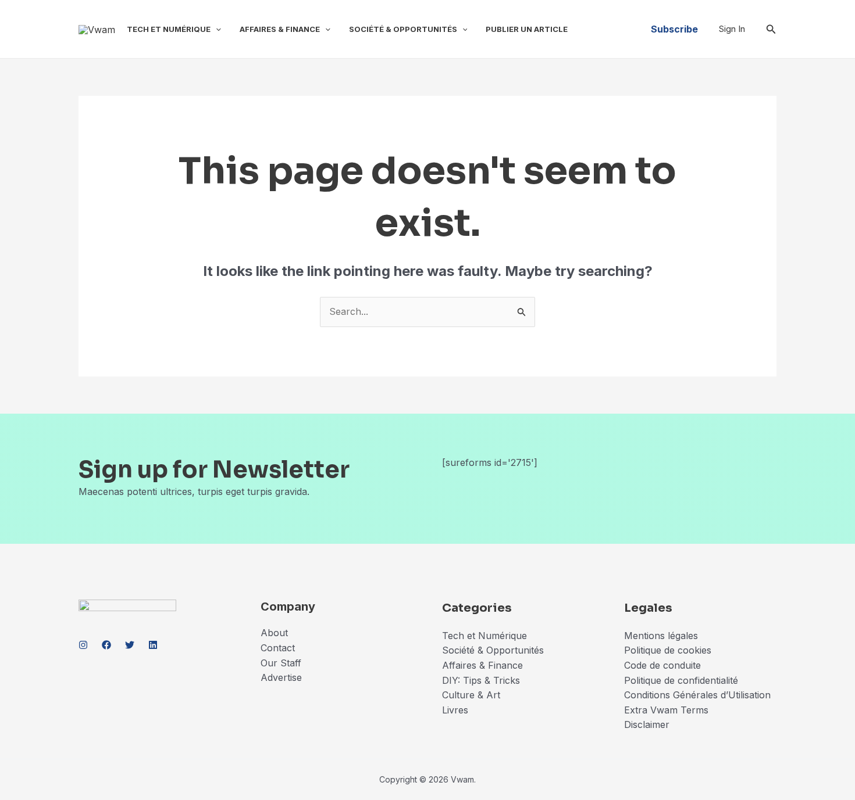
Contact (278, 648)
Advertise (281, 677)
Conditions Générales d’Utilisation (697, 695)
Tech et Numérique (169, 29)
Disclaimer (648, 724)
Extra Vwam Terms (666, 710)
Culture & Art (471, 695)
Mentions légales (661, 635)
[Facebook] (106, 645)
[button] (216, 29)
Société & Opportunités (403, 29)
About (274, 632)
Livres (455, 710)
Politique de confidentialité (681, 680)
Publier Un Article (527, 29)
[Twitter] (129, 645)
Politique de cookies (667, 650)
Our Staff (281, 663)
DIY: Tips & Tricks (481, 680)
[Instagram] (83, 645)
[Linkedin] (153, 645)
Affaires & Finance (280, 29)
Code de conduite (662, 665)
